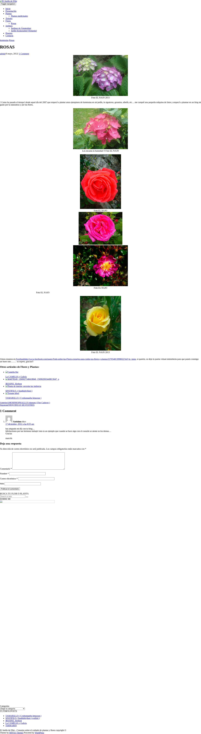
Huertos (8, 33)
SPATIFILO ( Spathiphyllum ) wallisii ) (22, 718)
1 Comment (24, 54)
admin (2, 54)
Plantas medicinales (19, 16)
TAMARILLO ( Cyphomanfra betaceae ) (23, 716)
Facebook (19, 359)
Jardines (8, 26)
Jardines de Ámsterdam (21, 28)
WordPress (39, 733)
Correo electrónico (9, 478)
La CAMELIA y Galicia (16, 723)
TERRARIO (11, 725)
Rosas (13, 23)
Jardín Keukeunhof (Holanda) (24, 31)
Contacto (9, 36)
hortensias (4, 40)
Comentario (6, 469)
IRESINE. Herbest (13, 721)
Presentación (10, 11)
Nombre (4, 473)
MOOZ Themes (16, 733)
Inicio (7, 9)
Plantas (8, 13)
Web (2, 484)
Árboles (8, 18)
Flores (8, 21)
